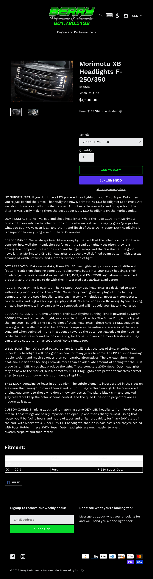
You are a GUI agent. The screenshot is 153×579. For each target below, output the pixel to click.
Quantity (85, 150)
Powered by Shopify (72, 570)
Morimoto (83, 201)
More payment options (111, 189)
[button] (109, 15)
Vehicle (84, 134)
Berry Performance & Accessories (39, 570)
